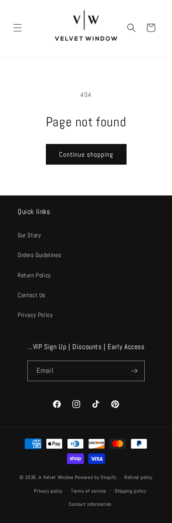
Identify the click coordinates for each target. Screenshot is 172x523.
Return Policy (34, 275)
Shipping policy (130, 491)
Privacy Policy (35, 315)
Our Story (29, 235)
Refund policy (138, 477)
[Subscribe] (134, 371)
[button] (17, 27)
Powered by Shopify (95, 477)
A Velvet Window (56, 477)
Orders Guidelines (39, 255)
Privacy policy (48, 491)
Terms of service (88, 491)
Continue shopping (86, 154)
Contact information (90, 504)
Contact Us (31, 295)
